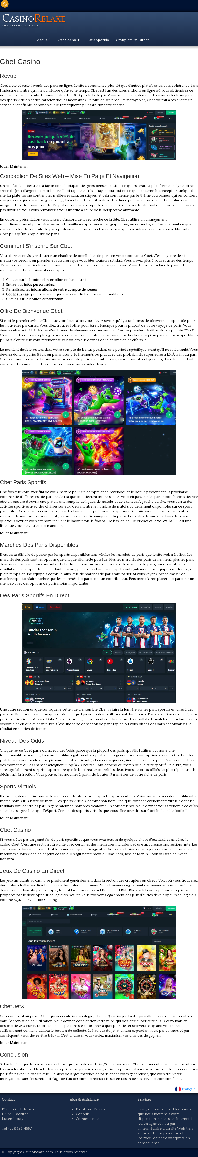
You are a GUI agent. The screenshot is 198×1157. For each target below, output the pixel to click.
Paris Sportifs (98, 40)
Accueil (43, 40)
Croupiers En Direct (132, 40)
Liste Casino (68, 40)
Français (189, 1089)
